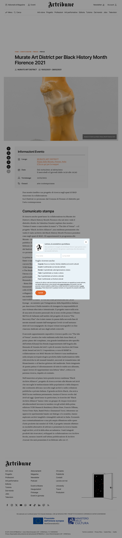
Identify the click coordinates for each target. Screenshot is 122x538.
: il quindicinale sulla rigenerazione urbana (54, 270)
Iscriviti (40, 293)
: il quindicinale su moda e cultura (50, 273)
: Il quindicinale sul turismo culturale (51, 276)
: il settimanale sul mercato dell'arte (51, 267)
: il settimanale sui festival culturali (50, 279)
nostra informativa (65, 284)
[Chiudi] (86, 242)
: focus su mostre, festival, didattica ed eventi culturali (58, 264)
